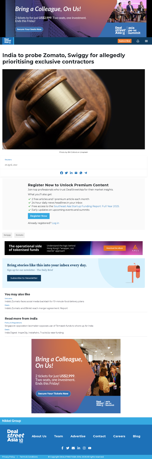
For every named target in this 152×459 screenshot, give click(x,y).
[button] (138, 41)
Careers (119, 436)
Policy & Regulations (13, 323)
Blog (136, 436)
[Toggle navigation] (146, 41)
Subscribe (124, 41)
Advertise (78, 436)
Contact (99, 436)
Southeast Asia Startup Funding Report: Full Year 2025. (86, 206)
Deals (7, 305)
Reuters (8, 160)
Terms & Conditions (29, 457)
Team (58, 436)
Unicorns (8, 298)
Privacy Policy (8, 457)
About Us (39, 436)
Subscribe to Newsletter (24, 278)
